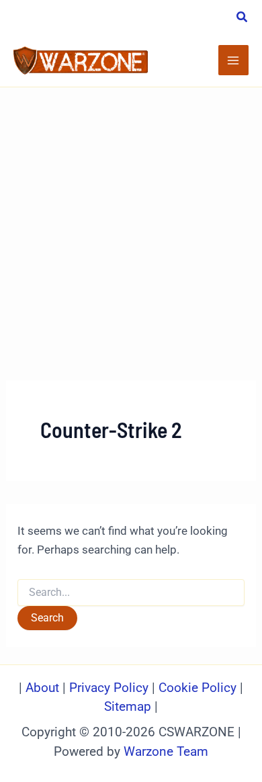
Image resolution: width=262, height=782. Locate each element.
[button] (242, 18)
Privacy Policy (108, 688)
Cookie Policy (197, 688)
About (44, 688)
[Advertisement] (131, 225)
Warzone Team (166, 751)
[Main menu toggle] (233, 60)
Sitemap (127, 706)
